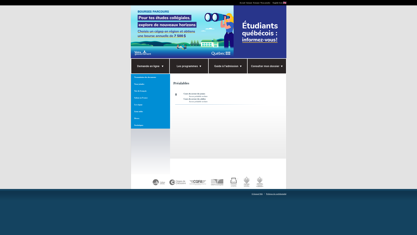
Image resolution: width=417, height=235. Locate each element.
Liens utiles (138, 111)
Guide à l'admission (226, 66)
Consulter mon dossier (265, 66)
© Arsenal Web (257, 194)
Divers (136, 118)
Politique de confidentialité (276, 194)
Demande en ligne (148, 66)
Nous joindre (265, 3)
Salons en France (141, 98)
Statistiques (138, 125)
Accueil (242, 3)
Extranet (256, 3)
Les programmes (187, 66)
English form (278, 3)
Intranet (249, 3)
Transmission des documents (145, 77)
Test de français (140, 91)
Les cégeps (138, 105)
